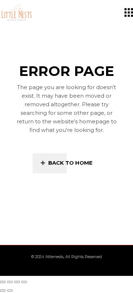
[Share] (17, 282)
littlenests (54, 256)
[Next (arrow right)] (10, 290)
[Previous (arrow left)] (3, 290)
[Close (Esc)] (24, 282)
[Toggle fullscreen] (10, 282)
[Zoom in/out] (3, 282)
